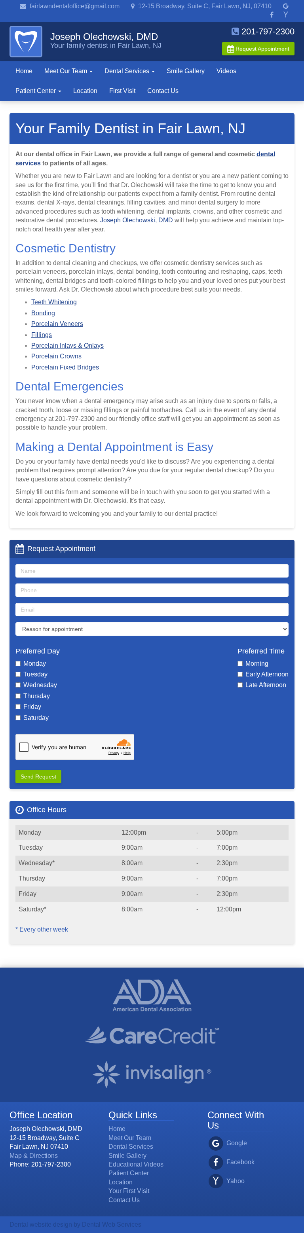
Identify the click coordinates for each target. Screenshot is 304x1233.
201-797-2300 (266, 31)
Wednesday (40, 685)
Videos (226, 71)
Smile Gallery (186, 71)
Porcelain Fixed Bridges (65, 367)
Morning (256, 663)
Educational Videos (135, 1164)
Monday (34, 663)
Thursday (36, 696)
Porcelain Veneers (57, 323)
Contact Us (163, 90)
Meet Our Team (66, 71)
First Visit (122, 90)
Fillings (41, 334)
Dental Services (127, 71)
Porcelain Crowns (56, 356)
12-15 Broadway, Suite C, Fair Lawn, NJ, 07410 (204, 6)
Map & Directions (34, 1155)
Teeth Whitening (54, 302)
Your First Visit (128, 1191)
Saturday (36, 717)
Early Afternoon (267, 674)
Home (23, 71)
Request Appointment (261, 48)
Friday (32, 706)
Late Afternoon (265, 685)
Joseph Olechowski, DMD (136, 220)
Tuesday (35, 674)
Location (85, 90)
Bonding (43, 313)
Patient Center (36, 90)
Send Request (38, 776)
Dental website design (41, 1224)
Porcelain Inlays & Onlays (67, 345)
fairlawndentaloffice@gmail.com (74, 6)
